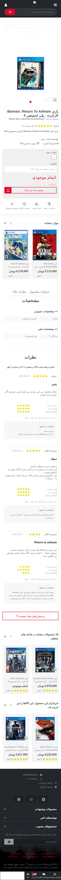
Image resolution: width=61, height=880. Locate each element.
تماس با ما (16, 853)
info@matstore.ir (30, 775)
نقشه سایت (12, 856)
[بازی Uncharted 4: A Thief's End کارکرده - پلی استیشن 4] (16, 729)
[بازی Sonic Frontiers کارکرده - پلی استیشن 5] (16, 245)
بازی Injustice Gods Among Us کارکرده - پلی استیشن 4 (45, 680)
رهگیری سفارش (48, 853)
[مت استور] (30, 4)
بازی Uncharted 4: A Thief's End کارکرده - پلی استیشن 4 (16, 750)
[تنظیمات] (6, 4)
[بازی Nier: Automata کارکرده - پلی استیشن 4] (16, 660)
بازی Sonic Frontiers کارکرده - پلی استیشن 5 (18, 265)
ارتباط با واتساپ (45, 783)
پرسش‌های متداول (29, 856)
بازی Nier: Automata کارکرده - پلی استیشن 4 (18, 680)
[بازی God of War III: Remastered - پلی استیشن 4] (45, 729)
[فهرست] (55, 4)
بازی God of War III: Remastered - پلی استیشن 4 (45, 750)
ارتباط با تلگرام (46, 787)
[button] (30, 102)
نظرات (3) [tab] (19, 291)
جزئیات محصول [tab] (39, 291)
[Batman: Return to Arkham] (30, 73)
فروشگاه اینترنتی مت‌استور (39, 864)
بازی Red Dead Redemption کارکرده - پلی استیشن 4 (45, 267)
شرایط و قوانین (48, 856)
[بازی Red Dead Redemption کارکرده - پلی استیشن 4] (44, 245)
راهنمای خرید (30, 853)
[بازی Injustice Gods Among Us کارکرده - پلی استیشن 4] (45, 660)
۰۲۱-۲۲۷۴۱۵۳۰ (32, 779)
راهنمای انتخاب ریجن (49, 139)
